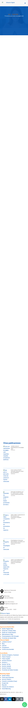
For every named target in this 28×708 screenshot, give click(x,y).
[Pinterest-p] (17, 699)
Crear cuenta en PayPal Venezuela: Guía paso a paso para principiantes (17, 471)
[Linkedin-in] (10, 699)
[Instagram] (2, 699)
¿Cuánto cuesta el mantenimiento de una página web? (17, 447)
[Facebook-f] (6, 699)
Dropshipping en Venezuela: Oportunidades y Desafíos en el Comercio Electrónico (18, 542)
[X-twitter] (14, 699)
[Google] (21, 699)
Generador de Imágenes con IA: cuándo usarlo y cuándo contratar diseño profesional (17, 493)
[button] (24, 704)
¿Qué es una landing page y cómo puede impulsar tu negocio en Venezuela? (17, 561)
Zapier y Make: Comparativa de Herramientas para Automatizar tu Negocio (18, 516)
